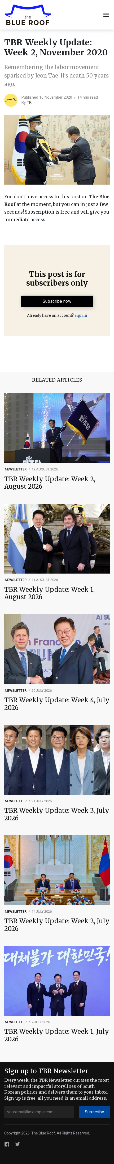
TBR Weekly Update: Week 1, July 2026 (56, 1035)
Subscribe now (57, 301)
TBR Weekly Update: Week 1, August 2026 (49, 593)
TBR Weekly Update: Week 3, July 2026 (56, 814)
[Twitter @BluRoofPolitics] (17, 1144)
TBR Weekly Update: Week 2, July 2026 (56, 925)
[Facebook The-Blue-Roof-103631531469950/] (7, 1144)
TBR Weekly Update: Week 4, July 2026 (56, 704)
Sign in (80, 315)
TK (29, 102)
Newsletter (16, 469)
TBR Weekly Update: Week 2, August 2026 (49, 483)
